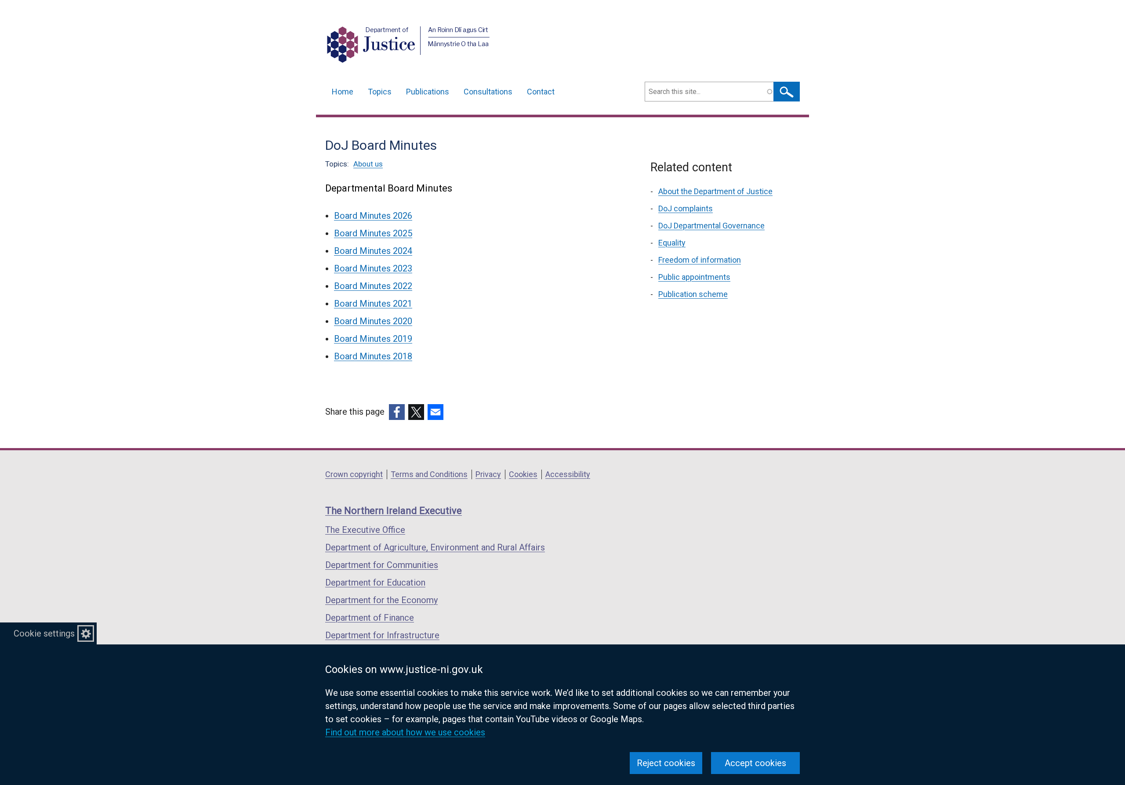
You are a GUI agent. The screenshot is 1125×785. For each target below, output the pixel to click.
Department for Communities (381, 565)
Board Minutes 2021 (373, 303)
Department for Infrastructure (382, 635)
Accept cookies (755, 763)
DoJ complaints (685, 208)
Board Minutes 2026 (373, 215)
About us (368, 163)
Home (342, 91)
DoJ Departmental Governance (711, 225)
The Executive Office (365, 530)
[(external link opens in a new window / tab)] (397, 412)
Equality (672, 242)
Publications (427, 91)
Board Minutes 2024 (373, 251)
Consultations (488, 91)
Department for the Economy (381, 600)
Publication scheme (693, 294)
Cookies (523, 474)
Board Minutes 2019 (373, 338)
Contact (541, 91)
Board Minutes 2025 (373, 233)
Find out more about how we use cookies (405, 732)
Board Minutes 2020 (373, 321)
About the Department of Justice (715, 191)
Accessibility (567, 474)
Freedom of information (699, 259)
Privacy (488, 474)
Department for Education (375, 582)
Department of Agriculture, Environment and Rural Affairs (435, 547)
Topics (380, 91)
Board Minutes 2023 (373, 268)
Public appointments (694, 277)
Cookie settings (44, 633)
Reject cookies (666, 763)
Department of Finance (369, 617)
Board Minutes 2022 (373, 286)
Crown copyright (354, 474)
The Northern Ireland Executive (393, 510)
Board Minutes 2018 (373, 356)
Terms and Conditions (429, 474)
